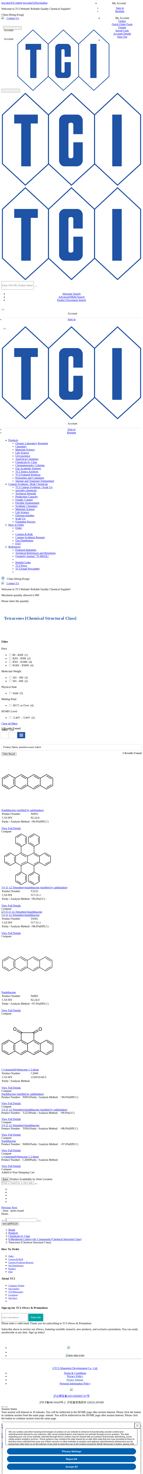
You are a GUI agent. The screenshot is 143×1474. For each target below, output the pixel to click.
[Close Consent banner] (137, 1425)
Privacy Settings (71, 1451)
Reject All (71, 1459)
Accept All (72, 1466)
